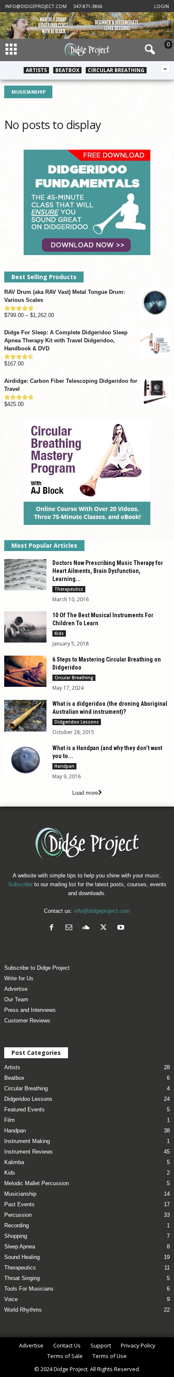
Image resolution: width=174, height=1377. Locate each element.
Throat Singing (22, 1278)
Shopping (15, 1236)
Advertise (15, 989)
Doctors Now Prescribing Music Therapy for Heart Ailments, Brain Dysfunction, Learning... (107, 570)
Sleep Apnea (19, 1246)
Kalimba (14, 1162)
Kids (59, 633)
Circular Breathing (116, 70)
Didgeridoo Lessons (76, 722)
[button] (148, 49)
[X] (105, 928)
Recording (16, 1225)
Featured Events (24, 1109)
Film (9, 1120)
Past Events (19, 1204)
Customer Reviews (27, 1020)
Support (100, 1345)
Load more (85, 793)
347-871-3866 (87, 6)
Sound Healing (22, 1257)
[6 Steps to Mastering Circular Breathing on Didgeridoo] (25, 671)
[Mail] (70, 928)
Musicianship (20, 1194)
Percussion (18, 1215)
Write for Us (18, 978)
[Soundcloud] (88, 928)
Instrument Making (27, 1141)
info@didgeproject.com (36, 6)
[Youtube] (122, 928)
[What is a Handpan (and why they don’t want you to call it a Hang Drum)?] (25, 760)
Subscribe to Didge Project (37, 968)
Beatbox (67, 70)
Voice (11, 1299)
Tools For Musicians (29, 1289)
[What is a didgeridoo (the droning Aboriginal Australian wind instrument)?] (25, 716)
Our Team (16, 999)
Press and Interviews (30, 1010)
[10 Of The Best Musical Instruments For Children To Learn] (25, 627)
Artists (36, 70)
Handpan (64, 766)
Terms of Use (109, 1356)
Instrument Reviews (28, 1151)
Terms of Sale (65, 1356)
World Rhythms (23, 1310)
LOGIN (161, 6)
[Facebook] (53, 928)
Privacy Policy (138, 1345)
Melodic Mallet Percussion (36, 1183)
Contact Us (67, 1345)
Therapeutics (68, 589)
